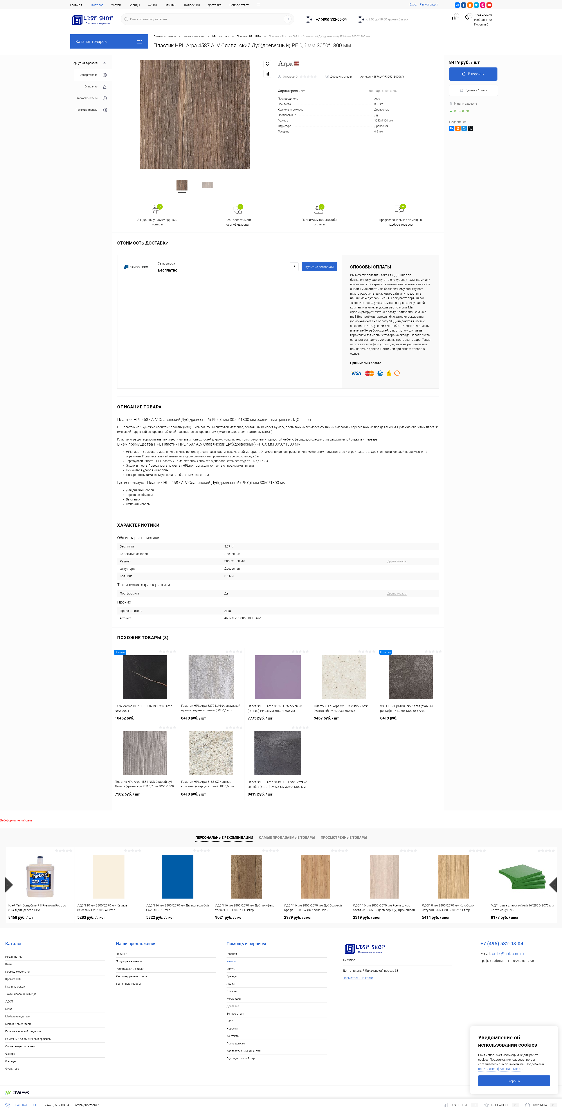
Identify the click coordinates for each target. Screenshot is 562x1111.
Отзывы (170, 5)
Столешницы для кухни (20, 1046)
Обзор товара (88, 74)
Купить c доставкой (319, 267)
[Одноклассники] (458, 128)
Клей (8, 964)
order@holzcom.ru (508, 953)
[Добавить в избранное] (267, 64)
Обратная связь (24, 1105)
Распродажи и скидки (130, 968)
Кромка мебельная (18, 971)
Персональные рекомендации (224, 838)
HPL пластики (14, 956)
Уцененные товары (128, 983)
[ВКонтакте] (451, 128)
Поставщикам (236, 1043)
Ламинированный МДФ (20, 994)
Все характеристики (383, 90)
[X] (470, 128)
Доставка (215, 5)
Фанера (10, 1053)
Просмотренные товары (344, 838)
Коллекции (192, 5)
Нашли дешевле (465, 103)
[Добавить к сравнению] (267, 74)
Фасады (10, 1061)
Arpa (377, 98)
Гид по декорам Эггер (241, 1058)
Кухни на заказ (15, 986)
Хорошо (514, 1081)
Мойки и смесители (18, 1024)
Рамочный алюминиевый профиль (28, 1038)
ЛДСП (9, 1001)
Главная (76, 5)
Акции (152, 5)
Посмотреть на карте (358, 978)
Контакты (233, 1036)
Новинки (121, 953)
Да (376, 115)
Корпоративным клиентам (244, 1051)
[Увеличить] (195, 114)
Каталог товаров (91, 41)
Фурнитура (12, 1068)
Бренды (134, 5)
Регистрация (429, 4)
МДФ (8, 1009)
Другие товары (397, 561)
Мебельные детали (17, 1016)
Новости (232, 1028)
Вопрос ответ (239, 5)
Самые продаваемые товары (287, 838)
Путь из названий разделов (23, 1031)
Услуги (116, 5)
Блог (229, 1021)
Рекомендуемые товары (132, 976)
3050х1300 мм (383, 120)
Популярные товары (129, 961)
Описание (91, 86)
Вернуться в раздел (84, 63)
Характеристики (86, 98)
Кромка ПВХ (13, 979)
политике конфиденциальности (500, 1069)
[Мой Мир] (464, 128)
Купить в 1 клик (476, 90)
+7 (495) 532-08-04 (56, 1105)
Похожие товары (86, 109)
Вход (412, 4)
